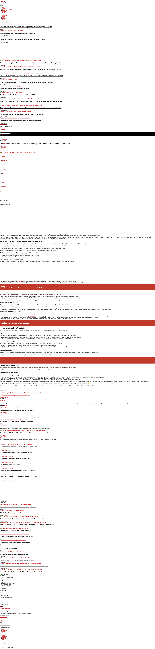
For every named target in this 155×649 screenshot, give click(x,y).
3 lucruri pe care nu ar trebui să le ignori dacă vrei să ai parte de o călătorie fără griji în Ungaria (31, 101)
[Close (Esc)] (0, 621)
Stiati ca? (4, 186)
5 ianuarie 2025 (3, 147)
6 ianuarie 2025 (3, 413)
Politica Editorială (6, 585)
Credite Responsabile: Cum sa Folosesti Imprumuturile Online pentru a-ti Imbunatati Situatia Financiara (25, 392)
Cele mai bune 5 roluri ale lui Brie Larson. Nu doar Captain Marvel (19, 446)
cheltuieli (19, 281)
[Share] (1, 621)
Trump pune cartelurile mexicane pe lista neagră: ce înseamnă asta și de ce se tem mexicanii (30, 108)
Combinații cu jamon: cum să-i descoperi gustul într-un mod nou (21, 121)
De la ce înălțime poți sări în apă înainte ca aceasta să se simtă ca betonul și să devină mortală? (31, 76)
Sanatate (4, 632)
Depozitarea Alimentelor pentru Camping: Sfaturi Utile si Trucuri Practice (21, 476)
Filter (1, 4)
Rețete (3, 156)
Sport (3, 19)
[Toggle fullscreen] (2, 621)
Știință (3, 16)
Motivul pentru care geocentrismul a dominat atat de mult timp (18, 470)
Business (4, 18)
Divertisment (5, 160)
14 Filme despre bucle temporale (11, 464)
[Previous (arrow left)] (0, 622)
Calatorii (4, 164)
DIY (3, 173)
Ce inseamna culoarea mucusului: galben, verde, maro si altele (16, 536)
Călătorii (4, 11)
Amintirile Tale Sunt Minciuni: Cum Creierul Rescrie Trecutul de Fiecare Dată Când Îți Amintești (31, 69)
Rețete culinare (5, 12)
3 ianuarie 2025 (3, 425)
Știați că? (4, 8)
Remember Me (4, 604)
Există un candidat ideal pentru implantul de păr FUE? (17, 95)
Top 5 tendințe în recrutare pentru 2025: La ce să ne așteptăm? (16, 395)
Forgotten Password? (5, 608)
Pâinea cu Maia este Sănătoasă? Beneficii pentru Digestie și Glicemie (22, 39)
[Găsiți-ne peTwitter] (0, 191)
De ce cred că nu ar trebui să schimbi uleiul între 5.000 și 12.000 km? (18, 507)
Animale (4, 20)
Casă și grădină (5, 14)
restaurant (32, 316)
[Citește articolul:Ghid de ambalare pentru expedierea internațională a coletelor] (77, 419)
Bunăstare (4, 10)
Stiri (3, 629)
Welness (4, 634)
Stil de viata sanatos (6, 22)
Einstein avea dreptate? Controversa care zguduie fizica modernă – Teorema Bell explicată (30, 63)
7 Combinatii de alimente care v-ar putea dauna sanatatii (17, 452)
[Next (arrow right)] (1, 622)
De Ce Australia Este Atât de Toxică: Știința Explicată (17, 33)
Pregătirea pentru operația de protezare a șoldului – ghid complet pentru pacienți (26, 82)
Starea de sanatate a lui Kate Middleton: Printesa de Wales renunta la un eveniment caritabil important (27, 524)
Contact (4, 588)
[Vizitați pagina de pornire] (2, 129)
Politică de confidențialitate (8, 583)
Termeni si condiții (6, 584)
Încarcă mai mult (3, 124)
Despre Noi (4, 582)
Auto (3, 17)
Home (1, 140)
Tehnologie (4, 15)
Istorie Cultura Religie (7, 9)
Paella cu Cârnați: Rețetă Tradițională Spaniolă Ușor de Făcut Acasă (22, 114)
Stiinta (3, 631)
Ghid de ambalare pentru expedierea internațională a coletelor (16, 393)
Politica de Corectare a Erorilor (9, 587)
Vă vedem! (3, 146)
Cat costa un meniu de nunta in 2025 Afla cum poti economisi (16, 530)
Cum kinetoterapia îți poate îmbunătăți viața (14, 88)
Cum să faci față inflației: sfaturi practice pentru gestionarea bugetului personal (26, 27)
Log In (1, 620)
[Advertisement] (77, 51)
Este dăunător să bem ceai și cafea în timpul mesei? (13, 513)
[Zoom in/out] (4, 621)
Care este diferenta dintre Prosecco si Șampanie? (15, 458)
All (3, 7)
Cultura (4, 169)
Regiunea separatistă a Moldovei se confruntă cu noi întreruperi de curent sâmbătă (22, 518)
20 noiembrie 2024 (4, 436)
